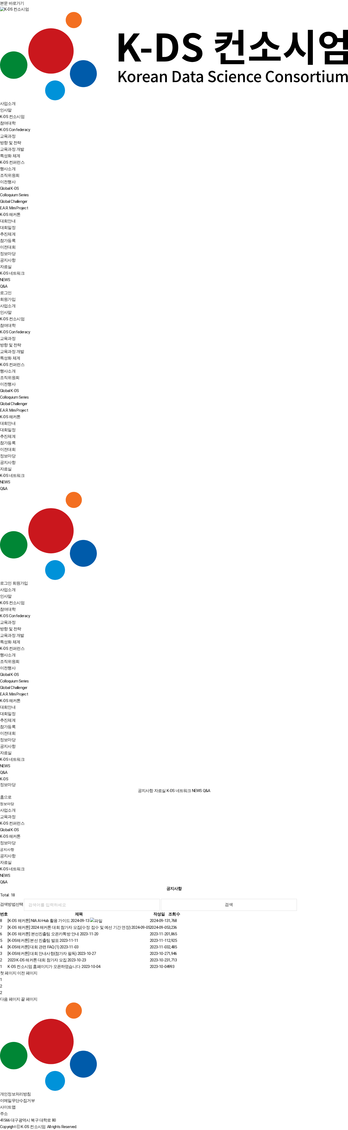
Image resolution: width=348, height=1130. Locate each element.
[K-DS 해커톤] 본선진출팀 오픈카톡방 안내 (53, 934)
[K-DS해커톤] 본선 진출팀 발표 (43, 940)
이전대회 (7, 247)
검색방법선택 (11, 904)
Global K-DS (9, 829)
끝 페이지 (29, 999)
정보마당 (7, 804)
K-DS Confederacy (15, 129)
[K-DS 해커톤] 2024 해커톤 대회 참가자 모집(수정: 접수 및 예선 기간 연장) (79, 927)
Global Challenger (13, 201)
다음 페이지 (10, 999)
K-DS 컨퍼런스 (12, 823)
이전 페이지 (27, 973)
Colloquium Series (14, 195)
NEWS (5, 279)
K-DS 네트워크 (12, 273)
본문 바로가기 (12, 3)
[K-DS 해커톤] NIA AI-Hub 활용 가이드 (48, 920)
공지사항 (7, 260)
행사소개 (7, 168)
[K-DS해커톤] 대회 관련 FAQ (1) (43, 947)
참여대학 (7, 123)
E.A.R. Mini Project (14, 208)
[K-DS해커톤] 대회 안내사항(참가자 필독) (52, 953)
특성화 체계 (10, 155)
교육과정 (7, 816)
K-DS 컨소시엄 (12, 116)
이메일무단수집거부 (17, 1100)
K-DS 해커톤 (10, 836)
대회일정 (7, 227)
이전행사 (7, 181)
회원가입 (7, 299)
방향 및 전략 (10, 142)
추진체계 (7, 234)
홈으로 (6, 797)
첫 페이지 (8, 973)
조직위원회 (9, 175)
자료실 (6, 266)
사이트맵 (7, 1107)
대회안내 (7, 221)
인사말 (6, 110)
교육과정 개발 (12, 149)
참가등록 (7, 240)
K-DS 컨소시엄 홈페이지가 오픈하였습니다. (54, 966)
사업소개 (7, 810)
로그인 (6, 292)
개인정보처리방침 (15, 1094)
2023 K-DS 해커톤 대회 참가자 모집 (47, 960)
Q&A (4, 286)
